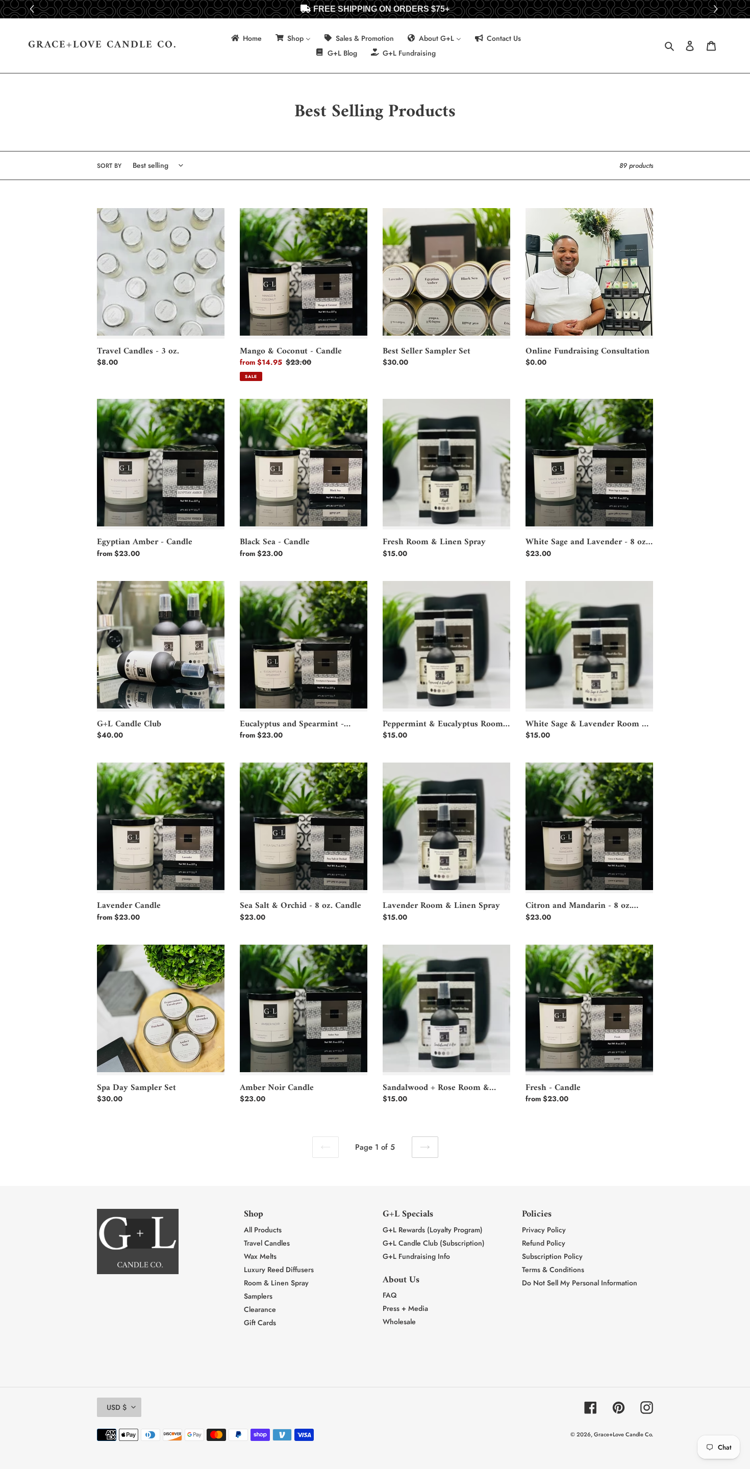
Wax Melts (260, 1256)
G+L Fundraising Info (416, 1256)
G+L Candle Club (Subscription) (434, 1243)
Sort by (109, 165)
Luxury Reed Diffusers (279, 1269)
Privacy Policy (544, 1230)
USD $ (117, 1407)
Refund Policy (543, 1243)
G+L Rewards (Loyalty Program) (433, 1230)
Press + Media (405, 1308)
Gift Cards (260, 1323)
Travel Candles (267, 1243)
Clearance (260, 1309)
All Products (263, 1230)
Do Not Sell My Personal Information (579, 1283)
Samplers (258, 1296)
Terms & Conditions (553, 1269)
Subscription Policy (552, 1256)
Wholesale (399, 1321)
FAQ (389, 1295)
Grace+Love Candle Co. (102, 45)
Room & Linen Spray (276, 1283)
